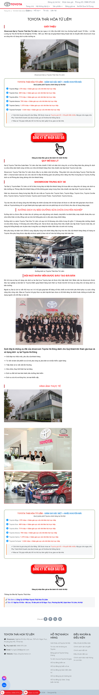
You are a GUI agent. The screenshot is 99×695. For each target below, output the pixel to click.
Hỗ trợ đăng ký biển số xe (59, 666)
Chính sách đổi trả (80, 650)
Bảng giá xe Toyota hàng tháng (59, 654)
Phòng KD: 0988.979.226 (85, 2)
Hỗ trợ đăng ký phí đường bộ (60, 676)
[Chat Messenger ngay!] (4, 678)
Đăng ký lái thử (54, 2)
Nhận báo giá (67, 2)
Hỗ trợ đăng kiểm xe (57, 662)
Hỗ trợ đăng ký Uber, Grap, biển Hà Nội (60, 680)
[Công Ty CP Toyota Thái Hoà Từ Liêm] (13, 4)
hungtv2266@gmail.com (20, 649)
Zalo (4, 685)
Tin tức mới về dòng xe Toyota (58, 647)
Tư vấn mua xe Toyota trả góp (61, 659)
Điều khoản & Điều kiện (82, 643)
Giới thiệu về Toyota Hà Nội (60, 643)
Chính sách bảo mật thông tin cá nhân (83, 658)
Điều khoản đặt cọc (81, 654)
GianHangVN (61, 692)
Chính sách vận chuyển (82, 646)
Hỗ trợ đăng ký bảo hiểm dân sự (61, 671)
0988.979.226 (21, 645)
